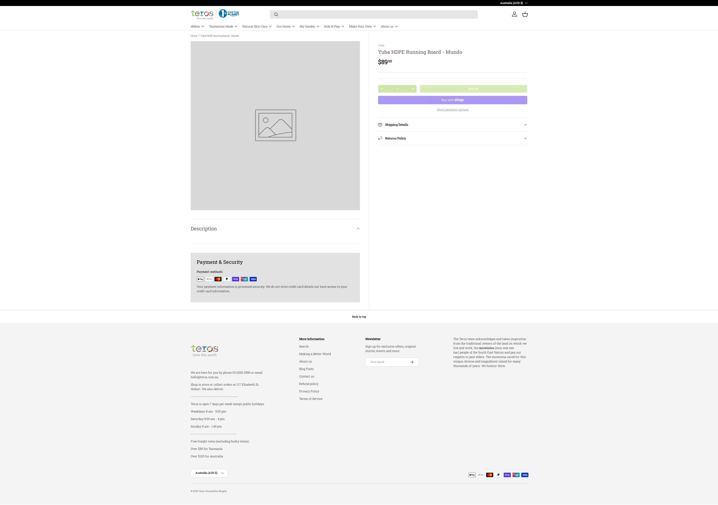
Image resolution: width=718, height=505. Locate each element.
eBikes (195, 26)
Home (194, 35)
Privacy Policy (309, 391)
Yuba (381, 45)
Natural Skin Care (254, 26)
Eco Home (284, 26)
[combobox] (374, 14)
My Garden (307, 26)
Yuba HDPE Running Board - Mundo (220, 35)
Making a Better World (315, 354)
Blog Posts (306, 369)
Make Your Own (360, 26)
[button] (525, 14)
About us (387, 26)
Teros (202, 490)
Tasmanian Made (221, 26)
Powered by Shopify (216, 490)
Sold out (473, 88)
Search (304, 346)
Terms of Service (310, 399)
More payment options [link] (453, 109)
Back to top (359, 316)
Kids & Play (332, 26)
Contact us (306, 376)
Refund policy (308, 384)
